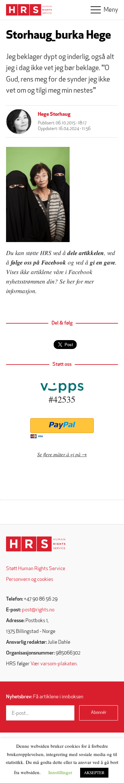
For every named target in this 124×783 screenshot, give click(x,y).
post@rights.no (38, 610)
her (71, 281)
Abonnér (99, 713)
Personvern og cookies (29, 579)
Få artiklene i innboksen (44, 697)
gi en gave (102, 262)
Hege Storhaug (54, 114)
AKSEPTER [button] (94, 772)
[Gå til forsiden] (35, 543)
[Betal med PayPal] (62, 425)
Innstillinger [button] (60, 772)
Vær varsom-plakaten (54, 664)
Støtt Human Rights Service (35, 568)
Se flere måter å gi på (58, 454)
